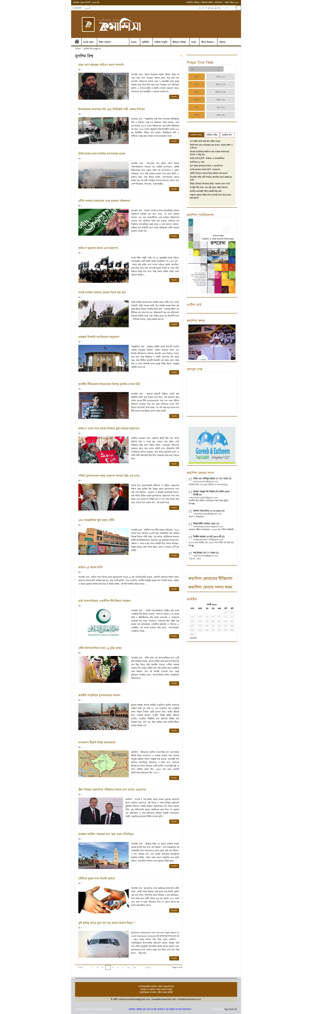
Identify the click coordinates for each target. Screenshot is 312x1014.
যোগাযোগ (218, 2)
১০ (128, 967)
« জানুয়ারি (193, 638)
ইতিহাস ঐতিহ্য (179, 42)
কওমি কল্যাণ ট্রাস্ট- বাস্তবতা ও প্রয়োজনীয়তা (207, 158)
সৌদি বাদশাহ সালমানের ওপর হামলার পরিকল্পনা (104, 201)
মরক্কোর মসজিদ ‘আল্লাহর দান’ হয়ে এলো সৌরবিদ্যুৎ (106, 834)
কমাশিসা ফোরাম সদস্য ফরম (210, 587)
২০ (134, 967)
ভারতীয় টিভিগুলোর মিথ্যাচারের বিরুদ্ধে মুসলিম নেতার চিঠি (109, 384)
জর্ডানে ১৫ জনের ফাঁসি (90, 567)
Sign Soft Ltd (230, 1009)
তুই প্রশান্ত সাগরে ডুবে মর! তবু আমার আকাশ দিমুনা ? (106, 923)
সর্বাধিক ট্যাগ (227, 134)
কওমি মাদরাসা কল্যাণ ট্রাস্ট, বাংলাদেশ (205, 169)
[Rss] (200, 8)
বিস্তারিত (174, 97)
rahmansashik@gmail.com (205, 481)
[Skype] (219, 8)
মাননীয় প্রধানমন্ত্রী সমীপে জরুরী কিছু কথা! (206, 191)
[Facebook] (206, 8)
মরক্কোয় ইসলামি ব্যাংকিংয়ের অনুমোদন (98, 337)
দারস (193, 42)
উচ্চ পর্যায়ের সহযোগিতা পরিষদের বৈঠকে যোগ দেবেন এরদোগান (112, 790)
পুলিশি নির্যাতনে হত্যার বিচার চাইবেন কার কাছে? (209, 173)
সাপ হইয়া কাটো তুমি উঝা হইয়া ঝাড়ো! (205, 141)
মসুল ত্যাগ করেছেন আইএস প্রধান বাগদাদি (101, 65)
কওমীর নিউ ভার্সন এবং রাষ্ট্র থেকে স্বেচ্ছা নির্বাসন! (209, 187)
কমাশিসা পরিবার (193, 2)
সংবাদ (134, 42)
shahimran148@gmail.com (205, 555)
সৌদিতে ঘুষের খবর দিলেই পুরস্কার (96, 878)
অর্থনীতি (145, 42)
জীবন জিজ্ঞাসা (207, 42)
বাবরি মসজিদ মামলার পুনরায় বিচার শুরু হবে (102, 292)
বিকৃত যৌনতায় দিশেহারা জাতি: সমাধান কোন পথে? (210, 183)
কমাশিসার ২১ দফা (197, 162)
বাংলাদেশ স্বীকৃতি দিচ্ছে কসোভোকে (97, 742)
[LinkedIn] (212, 8)
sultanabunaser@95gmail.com (207, 513)
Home (78, 48)
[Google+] (203, 8)
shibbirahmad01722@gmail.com (208, 539)
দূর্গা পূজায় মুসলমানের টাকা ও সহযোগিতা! (206, 165)
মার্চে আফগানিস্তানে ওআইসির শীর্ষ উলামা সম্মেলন (104, 601)
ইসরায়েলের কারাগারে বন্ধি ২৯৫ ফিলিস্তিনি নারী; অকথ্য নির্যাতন (111, 109)
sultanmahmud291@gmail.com (203, 497)
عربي (88, 7)
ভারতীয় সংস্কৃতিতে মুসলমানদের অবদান (99, 695)
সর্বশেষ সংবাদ (196, 134)
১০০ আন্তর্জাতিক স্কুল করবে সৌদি (96, 520)
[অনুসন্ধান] (238, 7)
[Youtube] (215, 8)
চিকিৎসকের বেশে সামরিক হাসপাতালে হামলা (101, 154)
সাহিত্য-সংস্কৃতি (160, 42)
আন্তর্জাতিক (121, 42)
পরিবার (222, 42)
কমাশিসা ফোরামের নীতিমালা (210, 578)
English (77, 7)
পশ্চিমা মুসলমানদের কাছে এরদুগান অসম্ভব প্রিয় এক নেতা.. (109, 476)
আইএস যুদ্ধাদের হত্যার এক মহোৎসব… (99, 248)
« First (80, 967)
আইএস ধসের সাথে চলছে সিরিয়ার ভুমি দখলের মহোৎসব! (109, 428)
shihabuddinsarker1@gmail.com (208, 526)
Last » (148, 967)
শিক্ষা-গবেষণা (105, 42)
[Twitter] (209, 8)
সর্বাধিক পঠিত (212, 134)
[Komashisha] (156, 24)
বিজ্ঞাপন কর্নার (207, 2)
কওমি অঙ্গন (88, 42)
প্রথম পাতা (77, 42)
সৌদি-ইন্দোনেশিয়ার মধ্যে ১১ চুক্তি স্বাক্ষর (100, 648)
